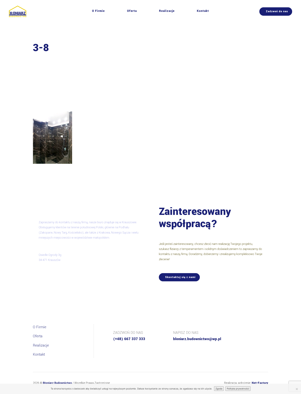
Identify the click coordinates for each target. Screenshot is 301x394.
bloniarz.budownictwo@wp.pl (197, 339)
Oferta (132, 11)
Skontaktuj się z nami (180, 277)
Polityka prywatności (238, 388)
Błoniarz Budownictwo (58, 383)
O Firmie (98, 11)
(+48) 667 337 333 (129, 339)
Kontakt (203, 11)
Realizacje (167, 11)
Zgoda (218, 388)
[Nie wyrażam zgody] (296, 389)
